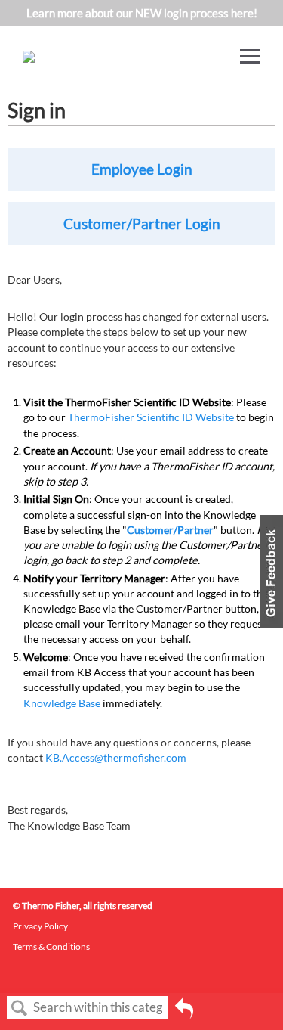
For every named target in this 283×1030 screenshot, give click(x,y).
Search (19, 1008)
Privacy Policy (40, 926)
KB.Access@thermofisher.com (115, 757)
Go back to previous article (184, 1013)
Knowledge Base (61, 702)
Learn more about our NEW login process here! (141, 13)
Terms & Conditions (51, 946)
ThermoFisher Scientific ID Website (151, 417)
